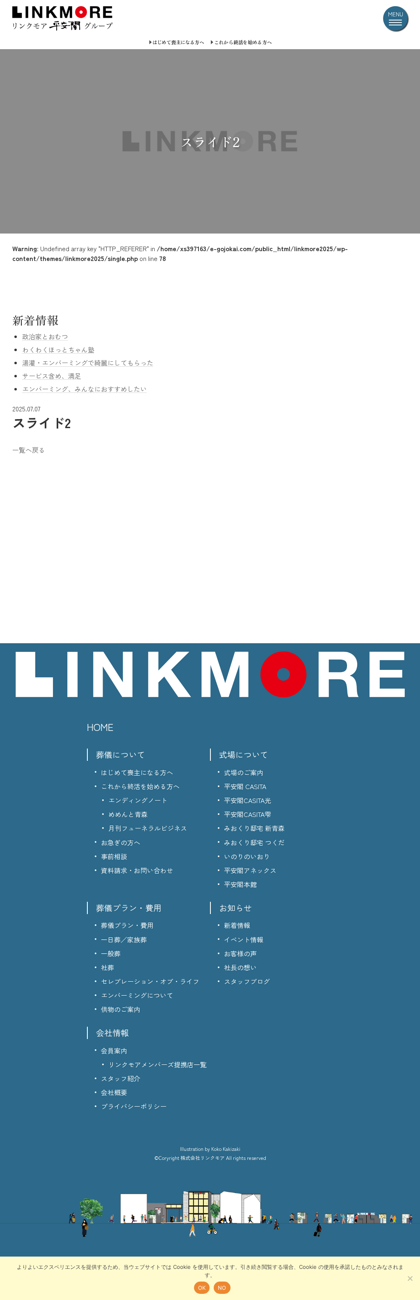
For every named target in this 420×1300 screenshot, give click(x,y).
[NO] (410, 1278)
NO (222, 1287)
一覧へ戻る (28, 450)
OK (202, 1287)
